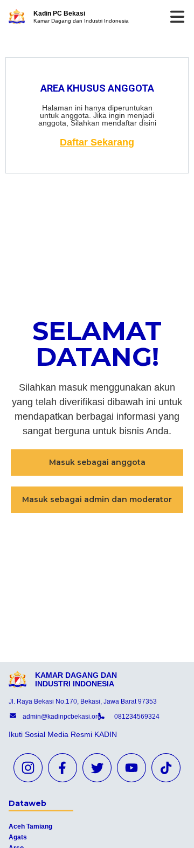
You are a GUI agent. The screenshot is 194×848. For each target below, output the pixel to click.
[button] (97, 462)
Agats (18, 837)
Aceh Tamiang (30, 826)
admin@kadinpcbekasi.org (62, 716)
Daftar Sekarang (97, 142)
